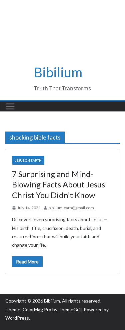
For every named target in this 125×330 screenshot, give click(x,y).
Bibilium (58, 72)
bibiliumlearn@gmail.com (71, 207)
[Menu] (10, 106)
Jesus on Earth (28, 160)
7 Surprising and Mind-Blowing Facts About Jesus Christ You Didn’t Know (58, 184)
